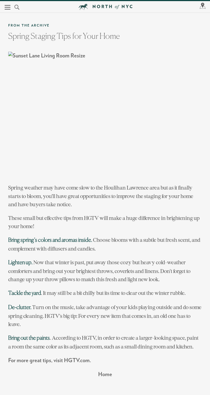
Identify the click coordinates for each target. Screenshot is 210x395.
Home (105, 374)
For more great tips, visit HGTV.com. (49, 360)
